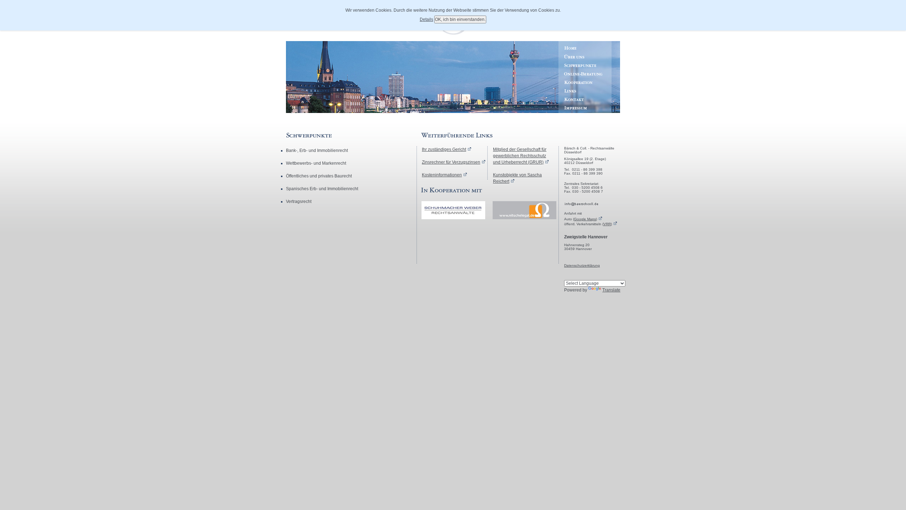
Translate (611, 290)
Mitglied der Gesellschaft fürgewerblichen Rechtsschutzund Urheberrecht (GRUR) (519, 156)
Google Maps (585, 219)
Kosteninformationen (442, 174)
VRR (607, 224)
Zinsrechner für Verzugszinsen (451, 162)
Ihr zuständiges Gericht (444, 149)
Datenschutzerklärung (582, 265)
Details (426, 19)
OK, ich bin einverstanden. (460, 19)
